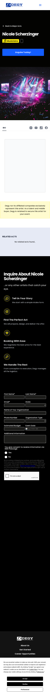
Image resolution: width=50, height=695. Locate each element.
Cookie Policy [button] (33, 669)
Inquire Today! (23, 52)
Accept (25, 679)
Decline (25, 684)
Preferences (25, 689)
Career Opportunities (25, 653)
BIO (4, 127)
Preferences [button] (40, 672)
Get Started (25, 649)
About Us (25, 645)
